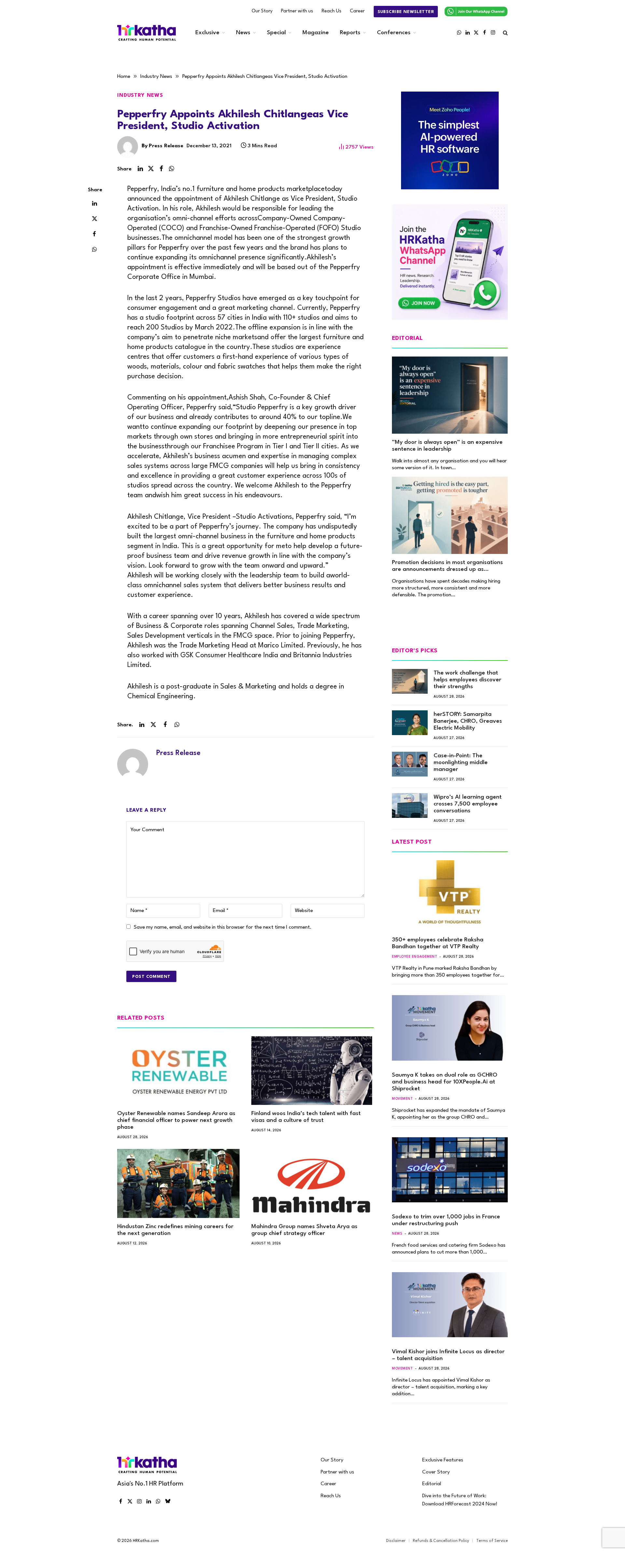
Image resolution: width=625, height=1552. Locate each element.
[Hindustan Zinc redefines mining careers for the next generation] (178, 1183)
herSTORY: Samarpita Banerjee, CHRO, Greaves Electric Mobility (468, 721)
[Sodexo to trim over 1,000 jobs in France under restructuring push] (450, 1169)
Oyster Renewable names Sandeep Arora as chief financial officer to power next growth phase (176, 1120)
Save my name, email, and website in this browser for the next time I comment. (223, 927)
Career (357, 11)
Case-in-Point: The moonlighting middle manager (461, 762)
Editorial (431, 1484)
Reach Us (331, 11)
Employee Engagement (414, 956)
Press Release (166, 146)
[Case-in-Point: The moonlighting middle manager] (410, 764)
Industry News (140, 95)
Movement (402, 1098)
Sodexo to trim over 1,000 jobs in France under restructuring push (446, 1220)
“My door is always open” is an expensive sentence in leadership (447, 446)
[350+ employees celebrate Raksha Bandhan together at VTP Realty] (450, 892)
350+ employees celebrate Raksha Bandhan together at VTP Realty (437, 943)
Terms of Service (492, 1541)
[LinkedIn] (94, 203)
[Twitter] (94, 218)
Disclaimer (396, 1541)
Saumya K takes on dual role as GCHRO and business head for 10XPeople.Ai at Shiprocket (444, 1082)
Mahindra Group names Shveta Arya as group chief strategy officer (304, 1230)
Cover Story (436, 1472)
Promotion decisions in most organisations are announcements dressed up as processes (447, 566)
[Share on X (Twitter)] (151, 169)
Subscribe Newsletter (406, 12)
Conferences (393, 33)
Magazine (315, 33)
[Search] (505, 32)
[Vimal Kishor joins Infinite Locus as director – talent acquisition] (450, 1304)
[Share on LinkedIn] (140, 169)
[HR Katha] (146, 32)
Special (276, 33)
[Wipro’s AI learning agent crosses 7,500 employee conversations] (410, 805)
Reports (350, 33)
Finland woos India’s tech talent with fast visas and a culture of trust (306, 1117)
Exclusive (207, 33)
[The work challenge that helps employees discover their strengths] (410, 681)
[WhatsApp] (94, 248)
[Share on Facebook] (161, 169)
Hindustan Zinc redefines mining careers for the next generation (175, 1230)
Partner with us (297, 11)
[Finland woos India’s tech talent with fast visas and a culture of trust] (312, 1070)
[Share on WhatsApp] (171, 169)
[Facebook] (94, 233)
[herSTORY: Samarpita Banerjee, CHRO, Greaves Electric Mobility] (410, 722)
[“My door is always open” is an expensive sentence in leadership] (450, 395)
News (243, 33)
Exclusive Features (442, 1460)
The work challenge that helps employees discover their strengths (467, 679)
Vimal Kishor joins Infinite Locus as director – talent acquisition (448, 1355)
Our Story (262, 11)
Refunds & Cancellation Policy (441, 1541)
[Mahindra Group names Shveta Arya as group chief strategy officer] (312, 1183)
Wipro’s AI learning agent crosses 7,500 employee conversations (468, 804)
